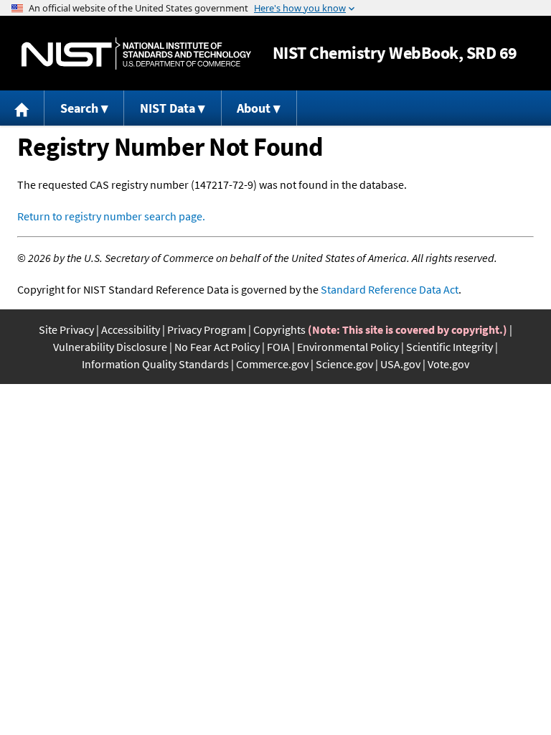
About (253, 108)
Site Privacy (66, 329)
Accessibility (130, 329)
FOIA (278, 347)
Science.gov (344, 364)
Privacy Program (206, 329)
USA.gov (400, 364)
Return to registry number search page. (111, 216)
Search (79, 108)
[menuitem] (22, 108)
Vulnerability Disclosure (110, 347)
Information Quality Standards (155, 364)
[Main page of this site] (22, 108)
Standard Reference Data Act (389, 289)
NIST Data (167, 108)
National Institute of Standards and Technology (136, 53)
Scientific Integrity (449, 347)
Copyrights (279, 329)
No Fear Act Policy (217, 347)
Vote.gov (448, 364)
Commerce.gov (272, 364)
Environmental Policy (348, 347)
